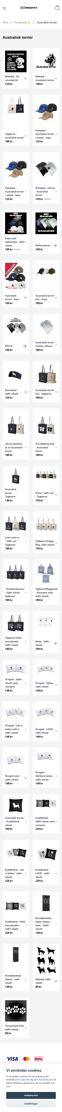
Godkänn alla (31, 1095)
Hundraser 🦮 (22, 22)
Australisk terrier (47, 22)
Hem (5, 22)
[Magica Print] (29, 7)
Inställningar (31, 1103)
